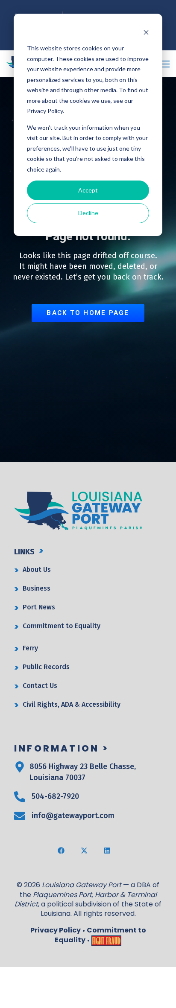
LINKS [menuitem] (24, 551)
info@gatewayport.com (73, 815)
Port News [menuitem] (39, 607)
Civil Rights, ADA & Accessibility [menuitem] (71, 704)
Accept (88, 190)
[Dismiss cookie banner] (146, 32)
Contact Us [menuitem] (40, 686)
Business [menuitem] (36, 588)
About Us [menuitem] (37, 569)
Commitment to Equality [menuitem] (61, 626)
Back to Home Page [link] (88, 313)
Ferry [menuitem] (30, 648)
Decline (88, 212)
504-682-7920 (55, 796)
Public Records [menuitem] (46, 667)
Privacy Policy (55, 930)
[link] (78, 510)
